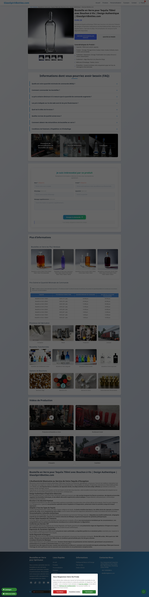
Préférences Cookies (10, 594)
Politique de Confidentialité (67, 586)
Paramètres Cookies (74, 592)
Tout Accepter (89, 592)
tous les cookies (83, 584)
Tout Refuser (60, 592)
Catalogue (8, 589)
